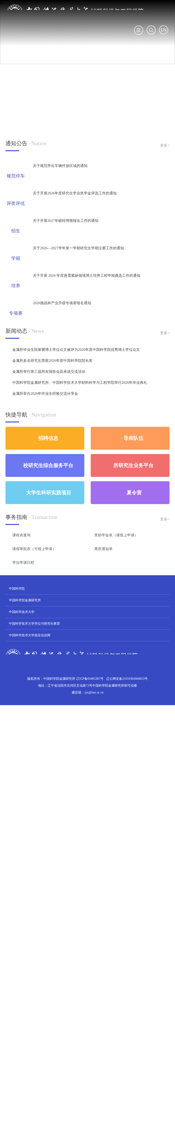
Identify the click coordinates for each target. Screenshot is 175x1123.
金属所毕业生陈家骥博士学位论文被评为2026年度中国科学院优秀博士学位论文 (76, 350)
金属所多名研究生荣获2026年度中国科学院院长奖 (52, 361)
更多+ (165, 145)
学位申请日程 (23, 562)
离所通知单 (103, 549)
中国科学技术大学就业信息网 (29, 635)
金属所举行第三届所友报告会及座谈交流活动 (48, 371)
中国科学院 (17, 588)
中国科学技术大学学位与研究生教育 (34, 623)
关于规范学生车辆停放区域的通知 (60, 166)
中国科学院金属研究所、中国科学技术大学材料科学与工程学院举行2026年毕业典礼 (79, 382)
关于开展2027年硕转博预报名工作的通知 (65, 221)
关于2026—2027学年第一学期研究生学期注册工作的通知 (78, 248)
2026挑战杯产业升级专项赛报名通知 (62, 303)
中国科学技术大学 (21, 612)
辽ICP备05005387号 (89, 678)
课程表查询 (21, 535)
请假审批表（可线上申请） (34, 549)
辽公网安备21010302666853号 (127, 678)
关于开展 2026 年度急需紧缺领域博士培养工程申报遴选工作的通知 (86, 275)
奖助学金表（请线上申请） (116, 535)
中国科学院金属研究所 (25, 600)
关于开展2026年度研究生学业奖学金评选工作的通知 (75, 193)
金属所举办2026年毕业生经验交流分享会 (45, 393)
